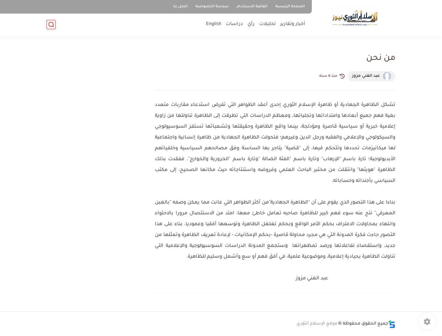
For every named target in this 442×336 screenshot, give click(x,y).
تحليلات (267, 24)
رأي (251, 24)
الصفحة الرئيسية (290, 7)
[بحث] (51, 24)
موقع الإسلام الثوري (316, 324)
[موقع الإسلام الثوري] (354, 18)
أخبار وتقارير (292, 24)
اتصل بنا (180, 7)
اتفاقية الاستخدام (252, 7)
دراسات (234, 24)
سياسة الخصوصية (212, 7)
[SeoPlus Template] (391, 324)
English (213, 24)
